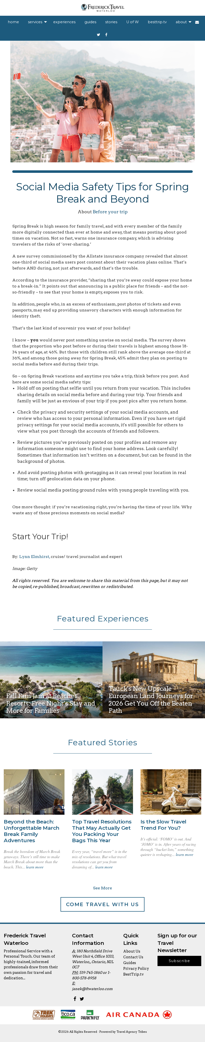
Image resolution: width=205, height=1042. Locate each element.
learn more (35, 866)
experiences (64, 22)
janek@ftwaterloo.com (92, 989)
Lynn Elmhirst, (34, 556)
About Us (131, 951)
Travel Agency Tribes (131, 1032)
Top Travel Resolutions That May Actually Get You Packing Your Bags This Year (101, 830)
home (13, 22)
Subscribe (179, 961)
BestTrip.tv (133, 974)
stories (111, 22)
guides (90, 22)
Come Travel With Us (102, 904)
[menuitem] (13, 22)
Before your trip (110, 211)
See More (102, 888)
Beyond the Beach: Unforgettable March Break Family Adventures (32, 830)
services (35, 22)
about (181, 22)
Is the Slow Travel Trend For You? (163, 824)
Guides (129, 963)
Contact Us (133, 957)
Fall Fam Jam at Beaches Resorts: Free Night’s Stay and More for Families (50, 703)
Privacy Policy (136, 968)
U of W (132, 22)
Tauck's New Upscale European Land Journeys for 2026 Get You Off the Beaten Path (150, 699)
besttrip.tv (157, 22)
